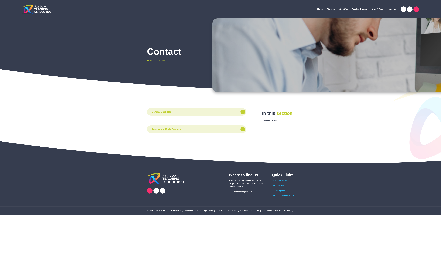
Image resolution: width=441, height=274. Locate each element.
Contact (161, 61)
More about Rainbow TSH (283, 196)
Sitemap (257, 211)
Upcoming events (279, 190)
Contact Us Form (279, 180)
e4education (192, 211)
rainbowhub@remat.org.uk (244, 192)
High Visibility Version (213, 211)
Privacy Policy (273, 211)
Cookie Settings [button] (287, 211)
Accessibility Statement (238, 211)
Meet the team (278, 185)
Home (149, 61)
